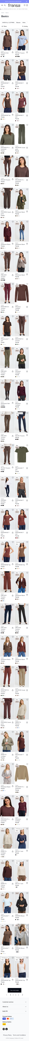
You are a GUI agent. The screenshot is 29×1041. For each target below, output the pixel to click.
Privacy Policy (7, 1035)
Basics (7, 12)
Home (2, 12)
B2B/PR (5, 1011)
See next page (14, 990)
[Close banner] (26, 1)
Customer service (8, 1002)
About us (5, 1006)
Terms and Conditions (19, 1035)
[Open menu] (1, 5)
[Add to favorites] (13, 30)
